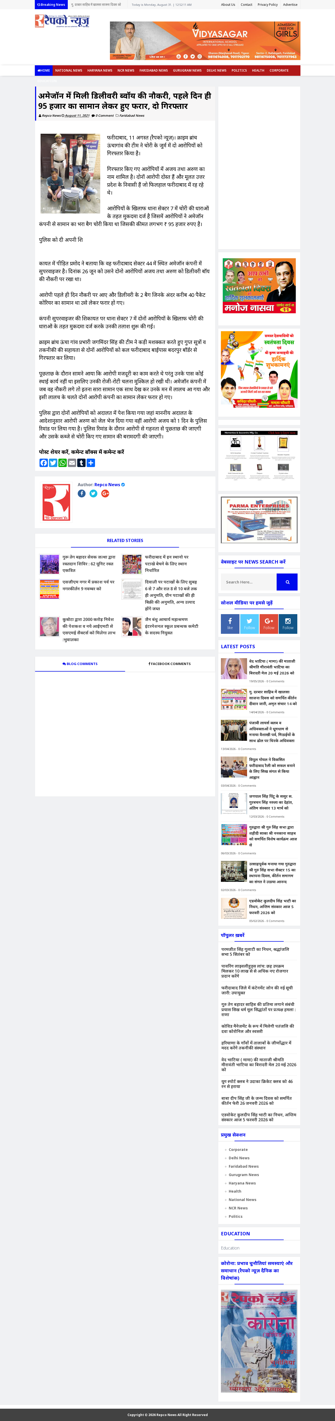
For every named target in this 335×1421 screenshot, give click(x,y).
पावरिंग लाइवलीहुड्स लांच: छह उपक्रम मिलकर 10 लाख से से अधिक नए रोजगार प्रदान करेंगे (254, 971)
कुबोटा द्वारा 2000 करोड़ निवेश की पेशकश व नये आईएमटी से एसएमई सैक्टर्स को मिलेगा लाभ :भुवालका (89, 629)
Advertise (290, 4)
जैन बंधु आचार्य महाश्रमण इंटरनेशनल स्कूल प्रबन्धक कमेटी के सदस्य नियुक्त (171, 626)
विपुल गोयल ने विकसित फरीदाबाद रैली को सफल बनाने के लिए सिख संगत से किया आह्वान (272, 768)
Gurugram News (187, 70)
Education (47, 81)
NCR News (126, 70)
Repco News (107, 484)
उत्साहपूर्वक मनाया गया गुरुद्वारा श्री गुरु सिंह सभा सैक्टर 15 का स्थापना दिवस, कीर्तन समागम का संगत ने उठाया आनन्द (272, 872)
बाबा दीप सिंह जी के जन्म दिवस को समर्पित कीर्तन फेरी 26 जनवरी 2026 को (256, 1100)
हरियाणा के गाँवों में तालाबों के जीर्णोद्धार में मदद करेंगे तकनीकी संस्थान (256, 1045)
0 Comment (105, 115)
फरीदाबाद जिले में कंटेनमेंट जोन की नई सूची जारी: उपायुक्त (257, 990)
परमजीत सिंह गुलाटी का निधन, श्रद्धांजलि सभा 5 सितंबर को (255, 951)
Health (258, 70)
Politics (239, 70)
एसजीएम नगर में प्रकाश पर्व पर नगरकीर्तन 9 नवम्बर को (88, 585)
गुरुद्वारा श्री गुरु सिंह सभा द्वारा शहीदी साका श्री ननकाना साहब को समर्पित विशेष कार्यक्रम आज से (273, 836)
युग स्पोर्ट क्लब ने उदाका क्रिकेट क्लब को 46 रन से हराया (257, 1084)
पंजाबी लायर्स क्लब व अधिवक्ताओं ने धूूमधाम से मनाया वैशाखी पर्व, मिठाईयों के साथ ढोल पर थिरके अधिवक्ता (272, 731)
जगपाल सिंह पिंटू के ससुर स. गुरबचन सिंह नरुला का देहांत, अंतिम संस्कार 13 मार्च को (271, 802)
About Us (228, 4)
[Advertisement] (259, 167)
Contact (246, 4)
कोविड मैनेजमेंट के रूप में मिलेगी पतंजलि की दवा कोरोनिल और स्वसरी (257, 1028)
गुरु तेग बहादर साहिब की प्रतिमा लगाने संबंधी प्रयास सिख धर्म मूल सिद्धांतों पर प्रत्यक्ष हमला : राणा (258, 1009)
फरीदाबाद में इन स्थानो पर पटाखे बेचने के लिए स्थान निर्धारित (166, 563)
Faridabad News (153, 70)
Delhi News (216, 70)
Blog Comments (82, 663)
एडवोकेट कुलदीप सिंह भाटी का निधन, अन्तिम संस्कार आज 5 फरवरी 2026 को (272, 906)
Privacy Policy (268, 4)
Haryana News (99, 70)
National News (68, 70)
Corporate (279, 70)
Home (45, 70)
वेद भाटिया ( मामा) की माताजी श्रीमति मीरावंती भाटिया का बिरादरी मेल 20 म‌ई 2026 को (272, 666)
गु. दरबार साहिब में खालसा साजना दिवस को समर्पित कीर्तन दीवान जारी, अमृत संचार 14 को (97, 5)
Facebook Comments (171, 663)
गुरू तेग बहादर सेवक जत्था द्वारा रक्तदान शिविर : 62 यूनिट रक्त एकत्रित (89, 563)
